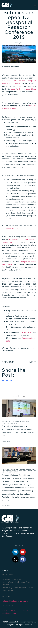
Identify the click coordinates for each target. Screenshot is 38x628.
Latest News (19, 396)
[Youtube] (23, 552)
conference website (10, 228)
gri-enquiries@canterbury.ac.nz (15, 601)
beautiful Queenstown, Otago (23, 89)
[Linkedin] (15, 552)
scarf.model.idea (9, 613)
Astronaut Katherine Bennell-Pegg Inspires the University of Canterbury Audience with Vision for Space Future (19, 470)
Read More (6, 441)
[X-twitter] (15, 559)
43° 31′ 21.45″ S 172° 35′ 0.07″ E (15, 610)
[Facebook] (23, 559)
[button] (35, 5)
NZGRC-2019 (26, 333)
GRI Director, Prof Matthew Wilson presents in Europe (15, 422)
